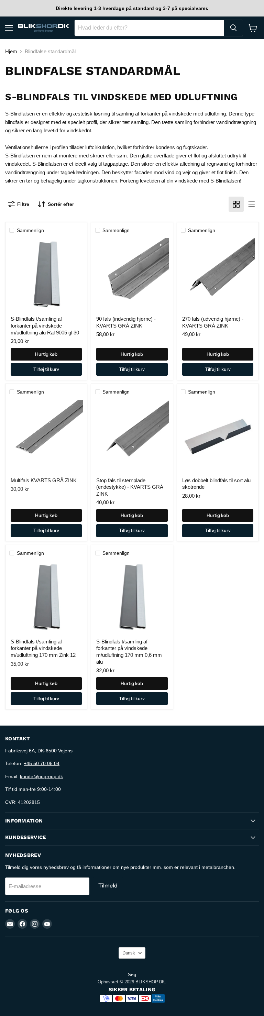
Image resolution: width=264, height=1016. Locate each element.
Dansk (128, 953)
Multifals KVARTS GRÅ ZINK (44, 480)
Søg (132, 974)
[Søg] (233, 28)
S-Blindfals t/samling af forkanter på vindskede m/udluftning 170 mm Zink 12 (43, 648)
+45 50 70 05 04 (41, 763)
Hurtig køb (46, 354)
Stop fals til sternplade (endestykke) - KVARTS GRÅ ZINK (129, 487)
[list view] (251, 204)
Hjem (11, 51)
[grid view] (236, 204)
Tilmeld (108, 885)
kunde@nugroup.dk (41, 776)
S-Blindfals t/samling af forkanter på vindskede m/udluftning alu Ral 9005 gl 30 (45, 325)
